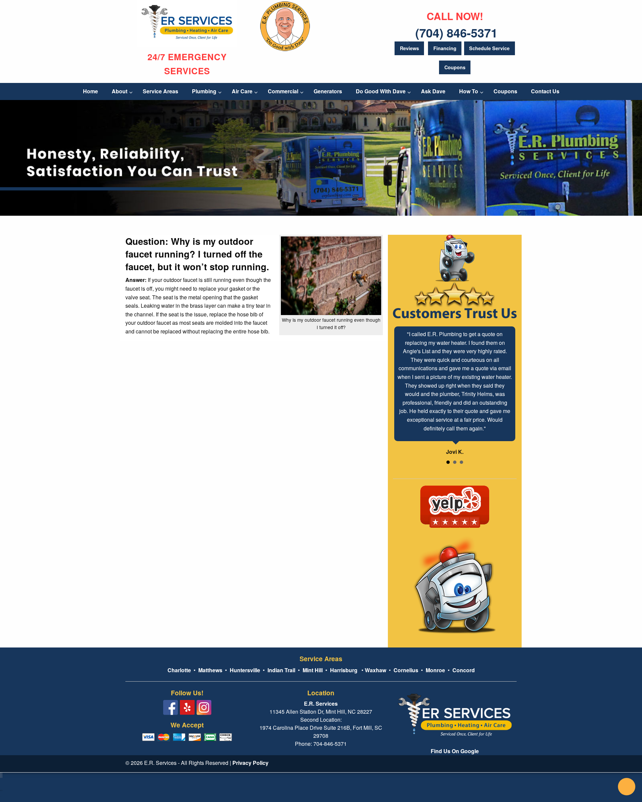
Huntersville (245, 670)
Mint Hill (313, 670)
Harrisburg (343, 670)
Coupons (454, 67)
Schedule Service (489, 48)
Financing (444, 48)
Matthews (209, 670)
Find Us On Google (455, 751)
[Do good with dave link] (285, 25)
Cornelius (406, 670)
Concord (463, 670)
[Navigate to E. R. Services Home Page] (187, 23)
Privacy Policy (250, 763)
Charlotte (179, 670)
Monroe (435, 670)
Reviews (409, 48)
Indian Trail (281, 670)
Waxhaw (375, 670)
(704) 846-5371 (456, 32)
